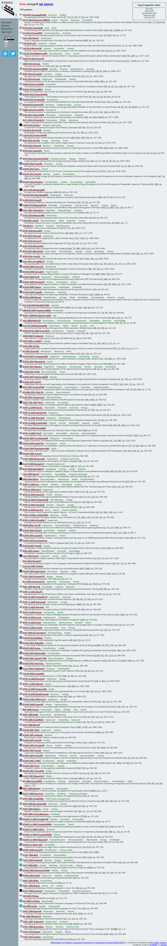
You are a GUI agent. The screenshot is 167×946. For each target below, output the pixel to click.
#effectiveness (80, 525)
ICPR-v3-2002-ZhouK (32, 628)
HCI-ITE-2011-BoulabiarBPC (36, 195)
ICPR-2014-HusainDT (32, 74)
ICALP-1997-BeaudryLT (34, 776)
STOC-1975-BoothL (32, 932)
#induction (48, 911)
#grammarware (69, 357)
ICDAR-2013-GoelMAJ (33, 89)
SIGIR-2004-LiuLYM (31, 525)
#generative (49, 531)
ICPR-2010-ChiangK (32, 236)
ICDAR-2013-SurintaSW (34, 100)
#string (59, 577)
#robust (58, 495)
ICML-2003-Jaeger (31, 551)
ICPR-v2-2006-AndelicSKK (35, 423)
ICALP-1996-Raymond (33, 794)
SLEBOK (153, 945)
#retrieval (49, 336)
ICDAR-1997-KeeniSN (33, 756)
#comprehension (54, 387)
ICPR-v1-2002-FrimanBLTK (35, 597)
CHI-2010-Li (28, 226)
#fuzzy (49, 745)
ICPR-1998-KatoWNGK (33, 720)
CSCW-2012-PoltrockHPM (35, 136)
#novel (44, 169)
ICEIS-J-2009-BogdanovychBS (37, 316)
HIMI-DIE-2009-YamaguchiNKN (37, 310)
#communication (52, 33)
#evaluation (58, 310)
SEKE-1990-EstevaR (32, 911)
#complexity (49, 781)
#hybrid (52, 423)
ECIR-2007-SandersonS (34, 397)
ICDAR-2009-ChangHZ (33, 267)
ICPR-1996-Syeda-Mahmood (36, 814)
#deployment (49, 618)
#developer (51, 115)
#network (67, 33)
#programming (54, 633)
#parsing (98, 367)
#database (53, 413)
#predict (78, 623)
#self (46, 28)
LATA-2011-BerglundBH (34, 190)
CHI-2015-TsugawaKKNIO (34, 15)
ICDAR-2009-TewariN (32, 292)
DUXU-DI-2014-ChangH (33, 59)
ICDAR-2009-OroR (31, 277)
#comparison (52, 100)
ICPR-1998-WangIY (31, 725)
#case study (50, 251)
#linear (45, 886)
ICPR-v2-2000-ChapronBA (35, 689)
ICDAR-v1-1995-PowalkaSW (35, 819)
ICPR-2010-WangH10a (33, 251)
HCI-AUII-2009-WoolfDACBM (36, 305)
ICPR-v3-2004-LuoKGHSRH (35, 515)
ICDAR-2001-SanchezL (33, 664)
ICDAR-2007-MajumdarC (34, 362)
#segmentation (87, 479)
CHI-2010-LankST (31, 221)
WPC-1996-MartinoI (31, 789)
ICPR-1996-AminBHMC (33, 799)
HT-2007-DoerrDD (31, 351)
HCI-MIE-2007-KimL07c (33, 392)
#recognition (69, 174)
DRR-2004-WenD (30, 479)
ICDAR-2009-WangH (32, 297)
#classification (51, 182)
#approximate (49, 287)
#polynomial (47, 901)
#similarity (77, 287)
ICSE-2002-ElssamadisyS (34, 633)
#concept (61, 551)
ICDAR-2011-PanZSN (32, 164)
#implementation (101, 387)
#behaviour (46, 351)
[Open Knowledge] (9, 42)
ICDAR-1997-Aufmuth (33, 735)
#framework (50, 267)
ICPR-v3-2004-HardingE (34, 505)
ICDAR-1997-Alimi (31, 730)
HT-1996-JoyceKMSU (32, 781)
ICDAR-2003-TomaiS (32, 546)
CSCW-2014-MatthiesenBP (35, 54)
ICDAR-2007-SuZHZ (32, 382)
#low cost (68, 195)
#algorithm (50, 210)
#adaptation (49, 292)
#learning (55, 141)
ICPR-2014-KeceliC (31, 79)
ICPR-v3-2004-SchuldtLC (34, 520)
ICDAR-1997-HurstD (32, 751)
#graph (49, 577)
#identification (56, 500)
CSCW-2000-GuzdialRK (33, 674)
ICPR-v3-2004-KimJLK (33, 510)
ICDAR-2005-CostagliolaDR (35, 438)
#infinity (67, 710)
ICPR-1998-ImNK (30, 715)
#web (54, 28)
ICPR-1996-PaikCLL (32, 809)
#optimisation (50, 536)
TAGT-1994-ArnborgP (33, 860)
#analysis (49, 105)
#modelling (59, 146)
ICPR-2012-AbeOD (31, 141)
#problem (86, 781)
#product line (60, 715)
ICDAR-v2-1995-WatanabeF (35, 840)
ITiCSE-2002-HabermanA (34, 571)
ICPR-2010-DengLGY (32, 241)
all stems (46, 4)
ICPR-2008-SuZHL (31, 346)
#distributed (50, 756)
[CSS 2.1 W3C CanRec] (9, 49)
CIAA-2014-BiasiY (31, 38)
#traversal (58, 351)
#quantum (73, 120)
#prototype (99, 251)
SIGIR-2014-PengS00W (33, 84)
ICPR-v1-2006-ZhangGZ (34, 418)
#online (56, 174)
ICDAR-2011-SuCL (31, 169)
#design (46, 174)
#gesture (42, 43)
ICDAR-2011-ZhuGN (32, 174)
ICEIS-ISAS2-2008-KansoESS (36, 331)
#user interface (63, 392)
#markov (55, 484)
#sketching (84, 357)
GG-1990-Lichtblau (31, 901)
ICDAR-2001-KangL (32, 648)
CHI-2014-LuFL (30, 43)
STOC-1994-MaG (30, 855)
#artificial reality (64, 105)
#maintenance (79, 321)
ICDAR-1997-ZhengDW (33, 771)
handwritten (147, 13)
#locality (53, 69)
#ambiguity (51, 469)
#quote (76, 54)
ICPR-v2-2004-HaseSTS (34, 495)
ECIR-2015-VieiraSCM (33, 28)
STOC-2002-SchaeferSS (34, 577)
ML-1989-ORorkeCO (32, 917)
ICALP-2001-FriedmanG (34, 669)
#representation (89, 433)
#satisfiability (63, 669)
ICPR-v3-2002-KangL (32, 612)
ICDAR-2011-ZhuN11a (33, 182)
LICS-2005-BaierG (31, 474)
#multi (54, 20)
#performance (76, 69)
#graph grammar (53, 664)
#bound (47, 860)
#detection (50, 403)
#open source (52, 272)
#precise (90, 69)
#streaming (51, 216)
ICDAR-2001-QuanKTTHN (34, 658)
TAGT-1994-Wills (30, 865)
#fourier (50, 505)
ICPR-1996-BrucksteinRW (34, 804)
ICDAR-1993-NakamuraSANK (36, 870)
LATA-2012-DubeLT (32, 125)
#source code (81, 205)
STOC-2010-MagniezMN (34, 216)
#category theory (58, 159)
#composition (53, 653)
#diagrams (55, 357)
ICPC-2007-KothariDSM (33, 387)
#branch (59, 927)
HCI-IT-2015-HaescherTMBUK (36, 20)
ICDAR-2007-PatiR (31, 372)
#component (48, 761)
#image (44, 141)
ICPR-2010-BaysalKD (32, 231)
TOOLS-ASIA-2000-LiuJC (34, 699)
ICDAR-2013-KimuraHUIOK (35, 95)
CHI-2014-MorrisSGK (32, 49)
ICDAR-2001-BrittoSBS (33, 643)
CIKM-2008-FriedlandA (33, 336)
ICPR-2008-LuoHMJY (32, 341)
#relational (71, 761)
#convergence (71, 387)
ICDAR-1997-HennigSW (34, 745)
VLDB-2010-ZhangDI (32, 200)
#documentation (48, 221)
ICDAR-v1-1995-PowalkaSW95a (37, 824)
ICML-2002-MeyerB (31, 587)
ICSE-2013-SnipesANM (33, 115)
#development (55, 54)
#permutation (60, 855)
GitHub (163, 945)
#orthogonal (64, 418)
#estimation (64, 287)
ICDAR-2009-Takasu (32, 287)
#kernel (82, 159)
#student (55, 305)
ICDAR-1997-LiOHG (32, 761)
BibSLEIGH (119, 943)
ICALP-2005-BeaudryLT (34, 464)
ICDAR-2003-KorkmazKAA (35, 541)
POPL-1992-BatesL (31, 886)
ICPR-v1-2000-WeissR (33, 684)
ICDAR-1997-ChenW (32, 740)
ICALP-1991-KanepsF (33, 891)
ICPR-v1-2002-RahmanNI (34, 602)
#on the (83, 326)
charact (147, 18)
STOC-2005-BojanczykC (34, 459)
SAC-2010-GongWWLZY (34, 262)
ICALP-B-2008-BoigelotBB (35, 326)
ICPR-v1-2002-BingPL (33, 592)
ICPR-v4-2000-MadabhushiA (36, 694)
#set (92, 326)
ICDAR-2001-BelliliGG (33, 638)
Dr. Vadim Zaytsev (159, 943)
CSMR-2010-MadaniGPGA (34, 205)
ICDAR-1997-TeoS (31, 766)
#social (77, 105)
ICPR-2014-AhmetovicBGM (35, 69)
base (147, 11)
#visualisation (118, 781)
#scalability (90, 182)
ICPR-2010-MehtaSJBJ (33, 246)
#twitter (63, 15)
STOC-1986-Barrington (33, 927)
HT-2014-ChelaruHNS (32, 33)
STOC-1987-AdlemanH (33, 922)
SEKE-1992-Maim (31, 881)
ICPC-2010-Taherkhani (33, 210)
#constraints (46, 881)
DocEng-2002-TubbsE (33, 566)
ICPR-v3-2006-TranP (32, 433)
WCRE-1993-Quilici (31, 876)
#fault (61, 221)
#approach (47, 79)
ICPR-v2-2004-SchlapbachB (35, 500)
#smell (67, 633)
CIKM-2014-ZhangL (31, 64)
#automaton (46, 38)
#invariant (48, 164)
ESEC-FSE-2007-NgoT (33, 403)
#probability (61, 433)
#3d (44, 257)
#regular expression (51, 125)
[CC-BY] (9, 39)
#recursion (52, 571)
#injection (71, 221)
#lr (52, 886)
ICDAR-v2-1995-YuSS (33, 845)
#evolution (86, 387)
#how (67, 54)
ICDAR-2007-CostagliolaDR (35, 357)
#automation (48, 321)
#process (52, 15)
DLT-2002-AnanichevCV (34, 582)
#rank (65, 141)
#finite (63, 120)
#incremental (75, 367)
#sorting (78, 210)
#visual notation (69, 510)
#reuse (71, 911)
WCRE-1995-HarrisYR (33, 850)
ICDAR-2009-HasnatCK (33, 272)
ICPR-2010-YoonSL (31, 257)
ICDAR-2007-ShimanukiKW (35, 377)
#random (48, 74)
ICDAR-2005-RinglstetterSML (36, 449)
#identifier (52, 205)
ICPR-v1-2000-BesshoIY (34, 679)
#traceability (119, 321)
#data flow (49, 794)
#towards (79, 115)
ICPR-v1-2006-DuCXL (33, 408)
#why (73, 571)
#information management (58, 799)
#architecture (58, 331)
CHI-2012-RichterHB (32, 130)
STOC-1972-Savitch (32, 937)
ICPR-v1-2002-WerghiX (33, 607)
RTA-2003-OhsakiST (32, 561)
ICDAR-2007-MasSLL (32, 367)
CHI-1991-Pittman (31, 896)
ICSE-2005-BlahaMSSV (33, 469)
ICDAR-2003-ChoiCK (32, 531)
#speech (95, 205)
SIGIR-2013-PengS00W (33, 110)
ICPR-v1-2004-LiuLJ (32, 490)
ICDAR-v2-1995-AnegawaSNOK (37, 835)
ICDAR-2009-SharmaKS (34, 282)
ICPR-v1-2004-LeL (31, 484)
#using (52, 43)
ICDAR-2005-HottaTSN (33, 444)
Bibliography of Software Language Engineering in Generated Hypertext (82, 943)
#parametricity (97, 297)
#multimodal (60, 79)
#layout (46, 751)
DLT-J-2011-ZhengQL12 (33, 120)
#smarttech (87, 20)
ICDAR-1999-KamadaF (33, 705)
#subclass (68, 860)
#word (47, 89)
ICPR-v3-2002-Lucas (32, 618)
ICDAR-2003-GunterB (32, 536)
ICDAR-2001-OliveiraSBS (34, 653)
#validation (115, 840)
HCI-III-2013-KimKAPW (33, 105)
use (147, 9)
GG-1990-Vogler (30, 906)
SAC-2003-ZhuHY (31, 556)
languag (147, 15)
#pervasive (48, 433)
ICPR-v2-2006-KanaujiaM (34, 428)
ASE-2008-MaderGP (32, 321)
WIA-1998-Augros (31, 710)
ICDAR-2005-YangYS (32, 454)
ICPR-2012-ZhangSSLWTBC (36, 159)
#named (64, 20)
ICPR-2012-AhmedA (32, 146)
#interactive (55, 195)
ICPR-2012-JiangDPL (32, 151)
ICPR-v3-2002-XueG (32, 623)
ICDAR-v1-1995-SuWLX (33, 830)
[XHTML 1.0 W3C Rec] (9, 44)
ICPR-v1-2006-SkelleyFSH (35, 413)
